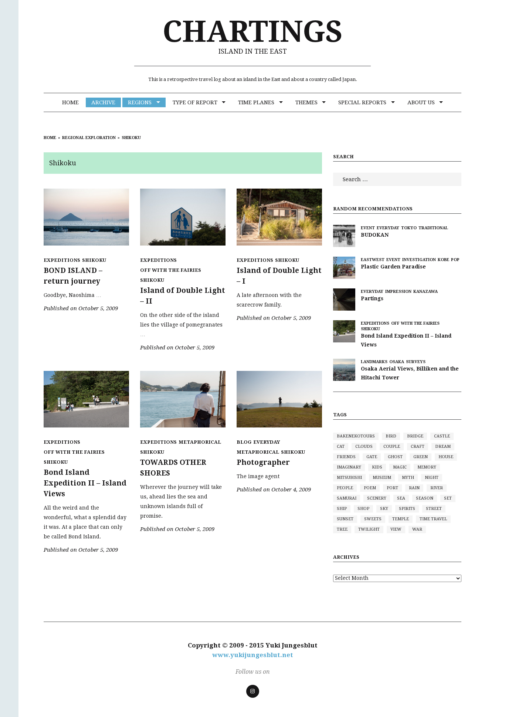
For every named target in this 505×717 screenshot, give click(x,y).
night (431, 477)
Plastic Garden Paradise (393, 267)
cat (341, 446)
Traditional (433, 228)
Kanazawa (425, 291)
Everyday (266, 442)
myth (408, 477)
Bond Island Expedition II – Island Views (85, 483)
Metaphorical (200, 442)
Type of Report (195, 102)
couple (391, 446)
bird (391, 436)
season (424, 498)
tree (342, 529)
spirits (407, 508)
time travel (433, 519)
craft (417, 446)
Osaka (396, 361)
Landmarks (374, 361)
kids (377, 467)
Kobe (443, 259)
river (436, 488)
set (448, 498)
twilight (369, 529)
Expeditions (62, 260)
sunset (345, 519)
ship (342, 508)
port (392, 488)
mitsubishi (349, 477)
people (345, 488)
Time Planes (256, 102)
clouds (364, 446)
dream (443, 446)
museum (382, 477)
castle (442, 436)
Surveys (416, 361)
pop (455, 259)
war (417, 529)
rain (414, 488)
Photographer (263, 462)
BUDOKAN (375, 235)
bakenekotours (356, 436)
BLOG (244, 442)
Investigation (419, 259)
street (434, 508)
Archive (103, 102)
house (445, 456)
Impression (398, 291)
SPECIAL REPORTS (362, 102)
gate (371, 456)
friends (346, 456)
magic (400, 467)
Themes (306, 102)
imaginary (349, 467)
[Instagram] (252, 691)
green (420, 456)
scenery (376, 498)
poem (370, 488)
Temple (400, 519)
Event (368, 228)
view (395, 529)
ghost (395, 456)
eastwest (372, 259)
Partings (372, 298)
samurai (346, 498)
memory (426, 467)
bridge (415, 436)
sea (401, 498)
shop (363, 508)
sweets (373, 519)
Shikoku (94, 260)
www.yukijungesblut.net (252, 655)
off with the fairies (170, 270)
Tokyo (409, 228)
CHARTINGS (253, 31)
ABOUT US (421, 102)
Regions (140, 102)
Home (70, 102)
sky (384, 508)
